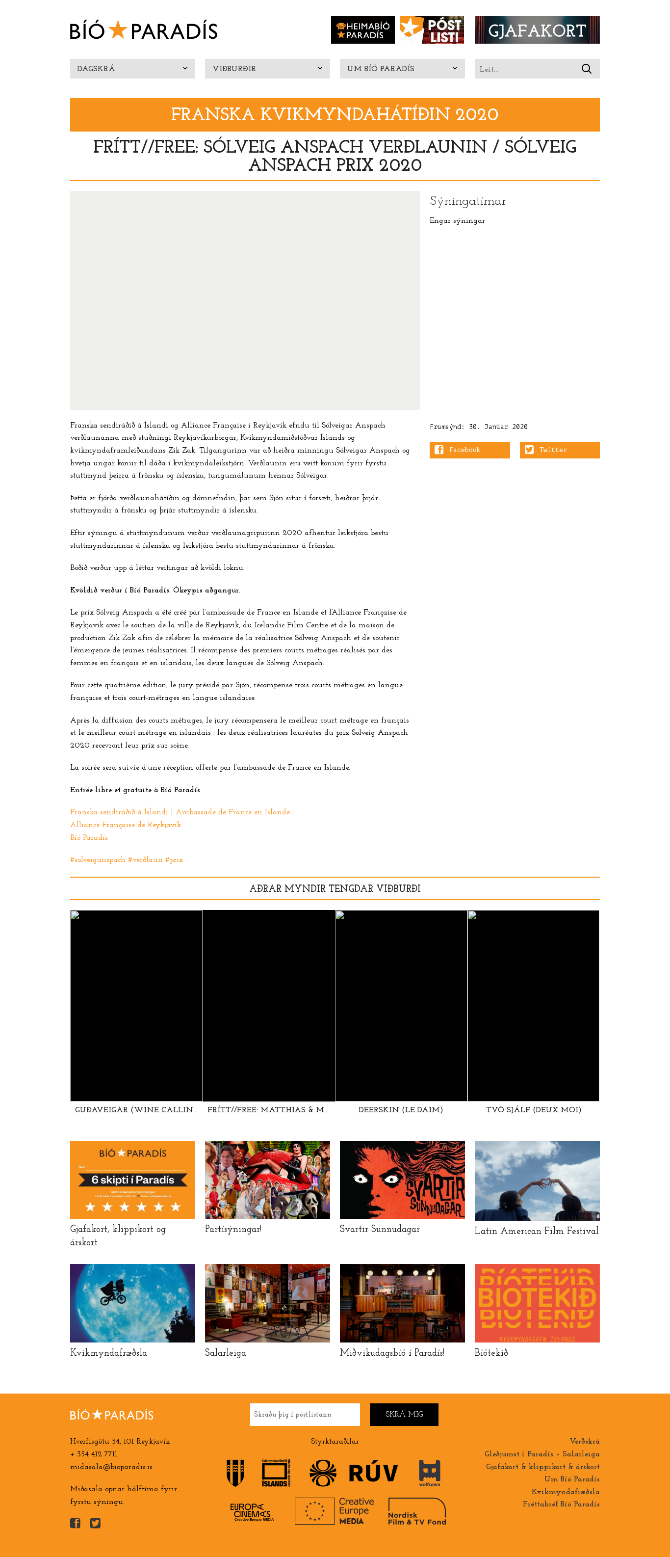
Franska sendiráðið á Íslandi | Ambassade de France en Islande (180, 812)
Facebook (465, 450)
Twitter (553, 450)
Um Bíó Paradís (380, 69)
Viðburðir (234, 69)
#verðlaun (145, 860)
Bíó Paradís (89, 838)
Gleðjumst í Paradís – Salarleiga (542, 1454)
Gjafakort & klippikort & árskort (543, 1467)
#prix (174, 860)
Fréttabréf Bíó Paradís (561, 1504)
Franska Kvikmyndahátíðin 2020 (335, 116)
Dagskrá (96, 69)
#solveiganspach (98, 860)
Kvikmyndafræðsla (566, 1492)
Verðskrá (584, 1442)
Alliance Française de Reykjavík (125, 825)
